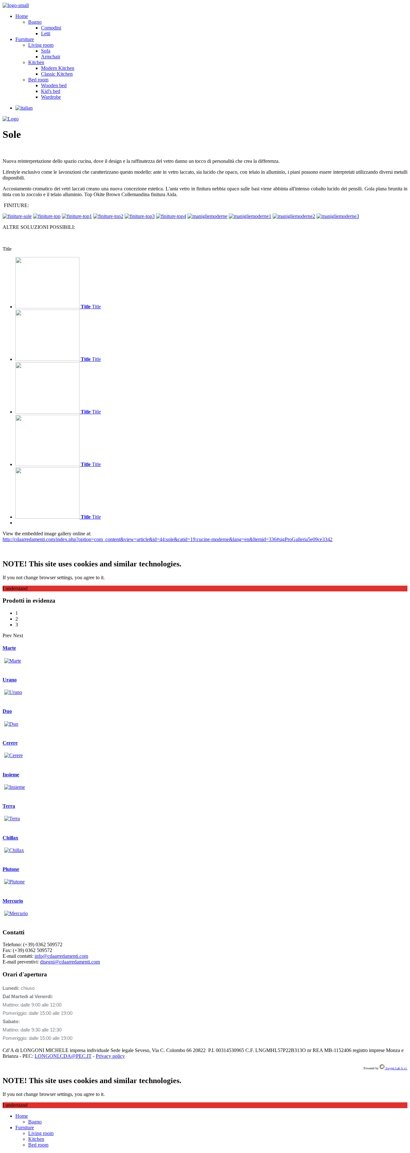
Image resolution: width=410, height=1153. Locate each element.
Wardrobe (51, 97)
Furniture (24, 39)
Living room (40, 45)
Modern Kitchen (57, 68)
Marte (9, 648)
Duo (7, 711)
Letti (45, 33)
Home (21, 16)
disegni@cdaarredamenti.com (70, 962)
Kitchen (36, 62)
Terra (9, 806)
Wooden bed (54, 85)
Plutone (11, 869)
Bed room (38, 79)
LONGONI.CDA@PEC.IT (63, 1056)
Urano (10, 679)
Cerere (10, 743)
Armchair (50, 56)
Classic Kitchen (57, 74)
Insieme (11, 774)
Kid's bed (50, 91)
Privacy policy (110, 1056)
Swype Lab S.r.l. (396, 1068)
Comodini (51, 27)
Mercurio (13, 901)
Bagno (35, 22)
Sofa (45, 51)
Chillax (10, 837)
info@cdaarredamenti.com (61, 956)
